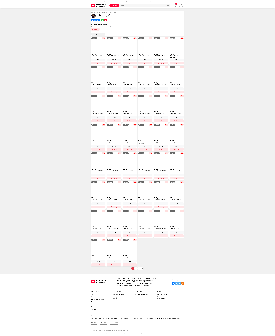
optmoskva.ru (103, 324)
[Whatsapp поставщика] (102, 20)
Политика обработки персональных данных (117, 330)
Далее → (140, 268)
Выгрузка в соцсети (131, 1)
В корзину (98, 63)
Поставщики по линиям (97, 299)
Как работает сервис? (143, 1)
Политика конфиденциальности (125, 333)
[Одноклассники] (182, 283)
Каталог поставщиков (119, 1)
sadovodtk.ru (94, 324)
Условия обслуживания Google (142, 333)
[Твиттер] (179, 283)
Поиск (92, 302)
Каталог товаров (108, 1)
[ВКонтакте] (173, 283)
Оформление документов (120, 301)
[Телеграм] (176, 283)
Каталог (115, 5)
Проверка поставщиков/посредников (164, 297)
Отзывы (152, 1)
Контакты (93, 309)
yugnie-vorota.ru (114, 324)
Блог (157, 1)
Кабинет (181, 6)
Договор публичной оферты (98, 330)
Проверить (95, 29)
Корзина (175, 5)
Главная (93, 12)
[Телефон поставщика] (105, 20)
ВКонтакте (97, 20)
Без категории (112, 12)
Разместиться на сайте (165, 1)
